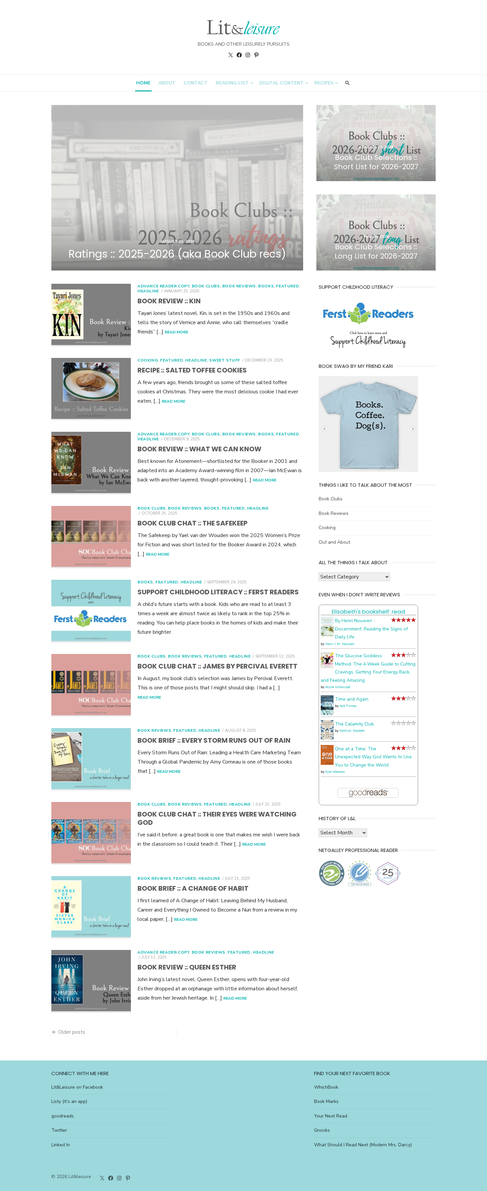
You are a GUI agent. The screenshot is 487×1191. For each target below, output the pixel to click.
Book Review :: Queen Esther (186, 967)
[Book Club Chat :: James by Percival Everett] (91, 685)
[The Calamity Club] (327, 738)
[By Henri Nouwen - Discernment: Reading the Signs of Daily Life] (327, 635)
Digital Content (281, 83)
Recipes (324, 83)
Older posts (71, 1032)
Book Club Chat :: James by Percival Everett (217, 666)
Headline (148, 291)
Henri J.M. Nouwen (339, 644)
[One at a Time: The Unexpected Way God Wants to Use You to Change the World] (327, 763)
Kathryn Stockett (352, 730)
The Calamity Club (354, 724)
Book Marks (326, 1101)
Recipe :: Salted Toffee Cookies (192, 370)
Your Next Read (330, 1116)
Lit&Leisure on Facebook (77, 1087)
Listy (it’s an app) (69, 1101)
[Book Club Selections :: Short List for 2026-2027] (376, 143)
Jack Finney (348, 706)
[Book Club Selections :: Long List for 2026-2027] (376, 232)
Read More (176, 332)
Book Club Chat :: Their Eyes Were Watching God (217, 818)
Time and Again (351, 699)
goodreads (62, 1116)
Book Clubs (206, 286)
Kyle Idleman (335, 771)
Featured (287, 286)
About (167, 83)
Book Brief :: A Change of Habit (192, 888)
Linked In (60, 1145)
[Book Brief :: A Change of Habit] (91, 907)
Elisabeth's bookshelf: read (368, 612)
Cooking (147, 360)
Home (143, 83)
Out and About (334, 542)
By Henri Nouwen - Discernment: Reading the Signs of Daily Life (371, 629)
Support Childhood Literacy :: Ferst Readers (218, 592)
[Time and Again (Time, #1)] (327, 714)
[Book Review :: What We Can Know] (91, 463)
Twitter (59, 1130)
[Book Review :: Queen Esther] (91, 981)
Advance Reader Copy (163, 286)
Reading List (232, 83)
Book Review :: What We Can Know (199, 449)
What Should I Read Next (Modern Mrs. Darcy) (363, 1145)
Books (266, 286)
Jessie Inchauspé (337, 687)
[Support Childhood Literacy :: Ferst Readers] (91, 611)
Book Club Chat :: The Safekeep (192, 523)
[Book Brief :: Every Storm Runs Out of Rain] (91, 759)
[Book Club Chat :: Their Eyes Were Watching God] (91, 833)
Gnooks (322, 1130)
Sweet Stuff (224, 360)
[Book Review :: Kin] (91, 315)
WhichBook (326, 1087)
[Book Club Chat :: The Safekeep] (91, 537)
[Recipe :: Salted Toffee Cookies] (91, 389)
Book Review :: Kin (169, 301)
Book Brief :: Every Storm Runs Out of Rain (214, 740)
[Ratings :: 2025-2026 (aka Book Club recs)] (177, 188)
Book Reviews (239, 286)
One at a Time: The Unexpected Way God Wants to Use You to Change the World (373, 757)
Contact (196, 83)
